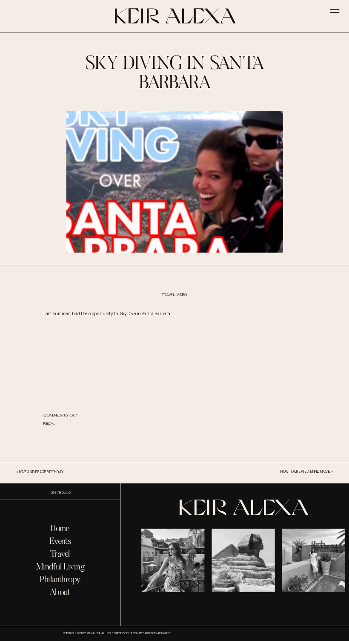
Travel (168, 294)
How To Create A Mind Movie (305, 471)
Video (182, 294)
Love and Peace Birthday (41, 471)
